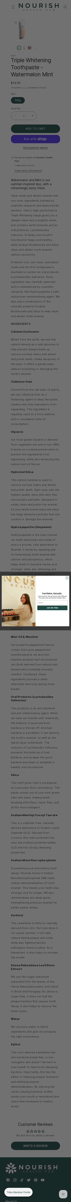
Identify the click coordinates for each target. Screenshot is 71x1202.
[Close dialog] (67, 577)
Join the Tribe (52, 608)
